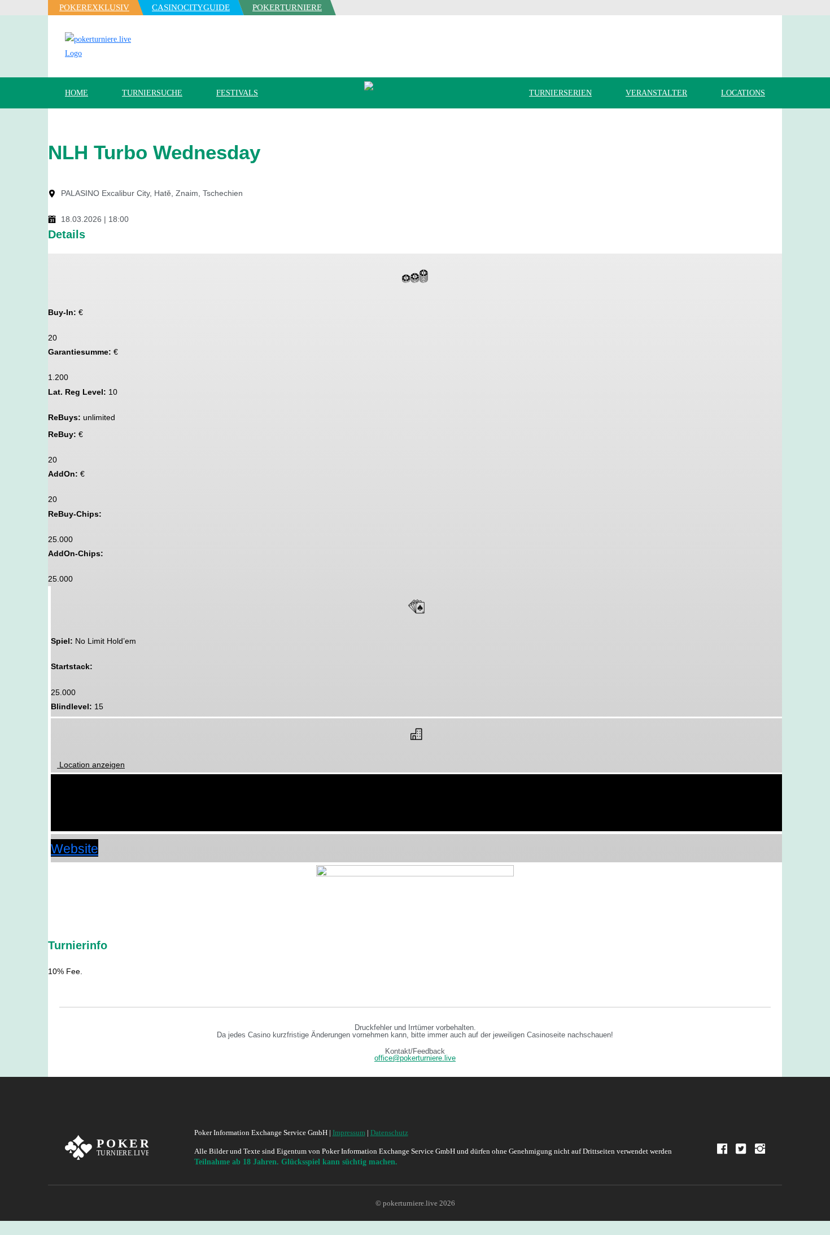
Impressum (349, 1132)
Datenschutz (389, 1132)
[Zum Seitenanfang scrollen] (3, 1228)
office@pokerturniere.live (415, 1058)
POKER (94, 7)
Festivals (237, 93)
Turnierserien (560, 93)
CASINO (191, 7)
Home (76, 93)
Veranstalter (656, 93)
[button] (416, 783)
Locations (743, 93)
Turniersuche (152, 93)
